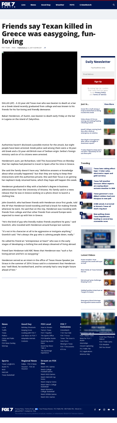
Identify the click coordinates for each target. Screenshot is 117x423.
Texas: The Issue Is (67, 338)
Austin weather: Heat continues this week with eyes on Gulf (91, 261)
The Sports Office (47, 335)
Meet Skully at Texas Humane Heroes (91, 271)
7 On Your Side (65, 333)
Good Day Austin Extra (47, 342)
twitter (99, 409)
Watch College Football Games (47, 370)
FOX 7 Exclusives (65, 325)
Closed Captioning (86, 346)
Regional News (29, 360)
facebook (95, 409)
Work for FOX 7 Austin (85, 339)
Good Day (26, 324)
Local (4, 327)
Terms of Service (99, 94)
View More (109, 104)
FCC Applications (86, 351)
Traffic (4, 330)
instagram (104, 409)
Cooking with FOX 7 (28, 333)
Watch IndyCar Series (48, 382)
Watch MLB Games (48, 374)
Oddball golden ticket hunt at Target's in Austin (91, 291)
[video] (109, 262)
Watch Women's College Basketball (47, 390)
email (113, 409)
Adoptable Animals (28, 338)
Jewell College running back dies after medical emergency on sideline (91, 131)
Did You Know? (104, 347)
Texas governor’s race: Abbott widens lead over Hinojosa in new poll (104, 196)
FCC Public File (85, 349)
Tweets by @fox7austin (91, 337)
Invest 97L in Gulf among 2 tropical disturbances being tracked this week (91, 110)
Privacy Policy (100, 92)
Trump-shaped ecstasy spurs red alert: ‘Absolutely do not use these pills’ (91, 151)
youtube (109, 409)
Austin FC (5, 367)
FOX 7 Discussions (67, 346)
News (14, 48)
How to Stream (46, 327)
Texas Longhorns (8, 364)
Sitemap (5, 346)
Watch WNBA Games (49, 394)
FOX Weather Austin (48, 338)
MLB (3, 369)
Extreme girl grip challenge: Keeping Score (91, 281)
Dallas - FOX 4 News (29, 364)
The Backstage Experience (46, 352)
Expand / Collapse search (113, 4)
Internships (84, 343)
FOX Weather (104, 344)
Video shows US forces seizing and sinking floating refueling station (91, 121)
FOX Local (46, 324)
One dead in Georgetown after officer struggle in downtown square (90, 141)
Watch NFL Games (48, 367)
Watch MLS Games (48, 397)
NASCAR (5, 372)
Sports (5, 360)
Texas (4, 333)
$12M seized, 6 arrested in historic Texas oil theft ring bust (104, 206)
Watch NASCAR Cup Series (48, 378)
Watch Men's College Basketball (48, 385)
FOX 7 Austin (6, 48)
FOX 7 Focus (65, 335)
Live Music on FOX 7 (28, 335)
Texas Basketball (8, 375)
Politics (4, 335)
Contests (24, 341)
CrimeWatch (64, 330)
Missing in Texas (66, 344)
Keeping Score (26, 330)
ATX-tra (63, 349)
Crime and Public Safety (8, 339)
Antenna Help (85, 354)
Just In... (85, 104)
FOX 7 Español (46, 333)
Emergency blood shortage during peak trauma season (91, 301)
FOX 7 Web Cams (105, 342)
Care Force (64, 341)
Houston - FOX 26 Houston (28, 368)
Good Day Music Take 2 (47, 347)
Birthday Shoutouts (28, 327)
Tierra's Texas (46, 330)
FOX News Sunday (8, 343)
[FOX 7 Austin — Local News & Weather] (9, 5)
